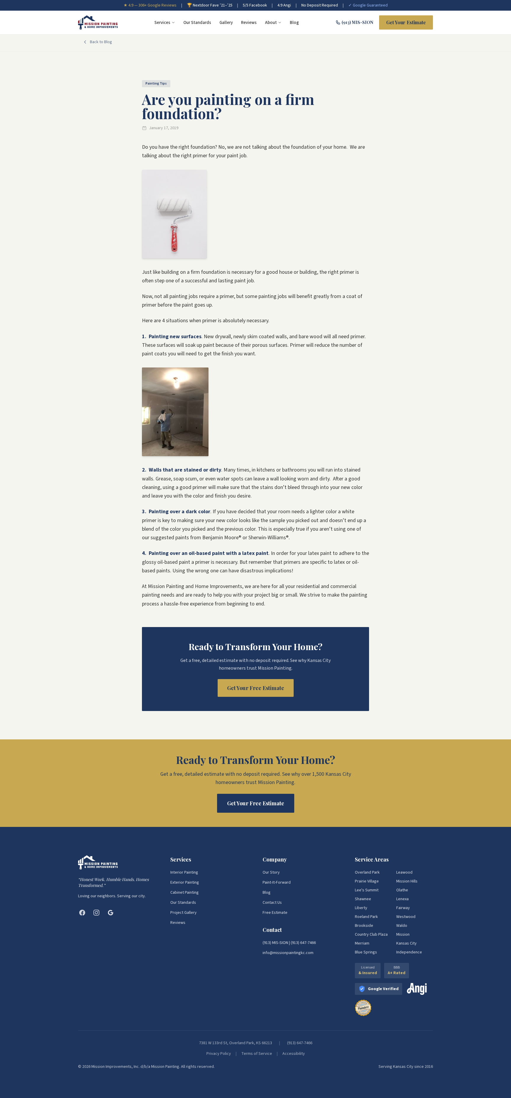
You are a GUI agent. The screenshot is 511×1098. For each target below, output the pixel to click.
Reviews (249, 23)
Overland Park (367, 872)
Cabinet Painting (184, 892)
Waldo (401, 926)
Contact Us (272, 903)
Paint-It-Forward (277, 882)
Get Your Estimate (406, 22)
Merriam (362, 943)
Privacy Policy (218, 1054)
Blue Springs (366, 952)
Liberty (361, 908)
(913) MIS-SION (357, 22)
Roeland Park (366, 917)
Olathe (402, 890)
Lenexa (402, 899)
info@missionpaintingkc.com (288, 953)
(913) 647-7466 (299, 1043)
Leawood (404, 872)
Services (162, 23)
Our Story (271, 872)
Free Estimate (275, 913)
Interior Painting (184, 872)
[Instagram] (96, 912)
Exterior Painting (184, 882)
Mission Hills (407, 881)
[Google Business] (110, 912)
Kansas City (406, 943)
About (271, 23)
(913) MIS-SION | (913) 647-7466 (289, 943)
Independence (409, 952)
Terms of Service (256, 1054)
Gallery (226, 23)
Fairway (403, 908)
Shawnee (363, 899)
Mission (403, 934)
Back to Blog (101, 42)
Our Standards (197, 23)
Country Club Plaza (371, 934)
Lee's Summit (367, 890)
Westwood (405, 917)
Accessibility (293, 1054)
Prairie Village (367, 881)
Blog (294, 23)
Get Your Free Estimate (255, 687)
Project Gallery (183, 913)
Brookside (364, 926)
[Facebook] (82, 912)
